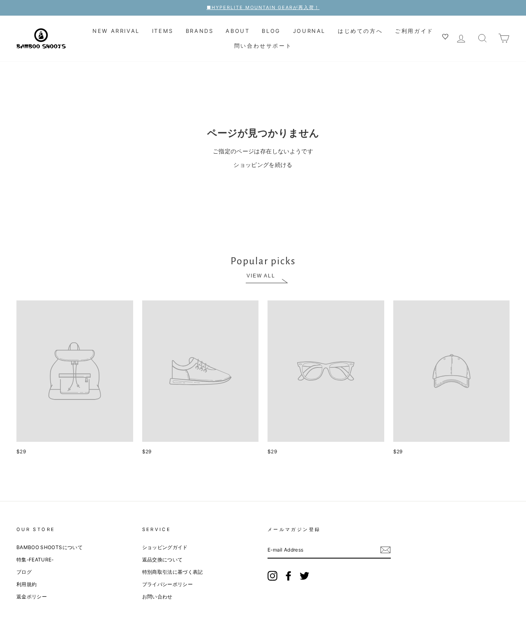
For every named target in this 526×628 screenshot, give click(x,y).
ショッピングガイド (165, 547)
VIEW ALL (261, 276)
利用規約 (26, 584)
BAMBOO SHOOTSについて (49, 547)
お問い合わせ (157, 596)
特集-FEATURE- (35, 559)
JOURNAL (309, 31)
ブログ (24, 572)
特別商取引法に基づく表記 (172, 572)
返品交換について (162, 559)
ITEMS (162, 31)
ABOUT (237, 31)
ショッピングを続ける (263, 164)
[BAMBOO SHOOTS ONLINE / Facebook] (288, 576)
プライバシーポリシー (167, 584)
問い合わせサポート (263, 45)
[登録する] (385, 550)
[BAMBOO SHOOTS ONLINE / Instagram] (272, 576)
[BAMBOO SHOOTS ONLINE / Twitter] (304, 576)
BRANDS (200, 31)
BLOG (271, 31)
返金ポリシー (31, 596)
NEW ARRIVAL (116, 31)
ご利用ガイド (414, 31)
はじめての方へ (360, 31)
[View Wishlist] (446, 37)
